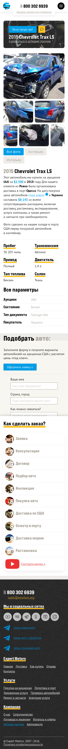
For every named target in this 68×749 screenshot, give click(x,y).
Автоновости (35, 724)
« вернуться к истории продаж (30, 41)
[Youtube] (7, 617)
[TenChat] (45, 617)
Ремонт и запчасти (14, 698)
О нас (6, 714)
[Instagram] (55, 617)
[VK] (17, 617)
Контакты (9, 671)
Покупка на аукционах (17, 688)
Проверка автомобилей (45, 693)
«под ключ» (36, 195)
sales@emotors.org (21, 597)
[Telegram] (26, 617)
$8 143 (23, 200)
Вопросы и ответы (44, 719)
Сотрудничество (23, 714)
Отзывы (51, 666)
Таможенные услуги (15, 693)
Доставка (21, 666)
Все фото (14, 151)
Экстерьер (35, 151)
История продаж (13, 724)
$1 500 (18, 182)
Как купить (37, 666)
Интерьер (14, 160)
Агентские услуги (39, 698)
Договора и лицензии (16, 719)
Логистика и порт (45, 688)
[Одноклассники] (36, 617)
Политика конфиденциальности (23, 744)
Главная (8, 666)
